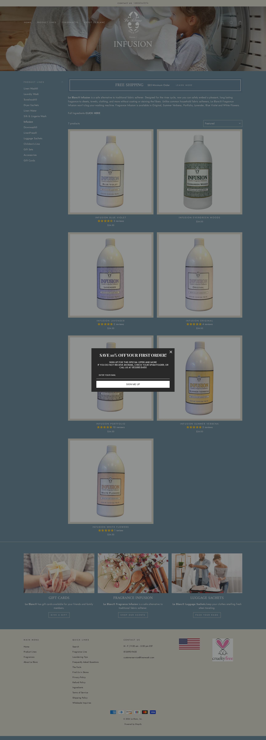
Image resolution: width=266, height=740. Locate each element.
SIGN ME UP (133, 384)
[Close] (171, 352)
